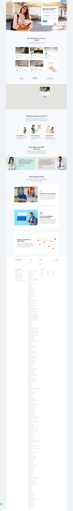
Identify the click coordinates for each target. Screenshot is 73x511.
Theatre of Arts (30, 488)
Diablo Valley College (30, 344)
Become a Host (36, 1)
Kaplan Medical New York (31, 380)
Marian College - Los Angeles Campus (33, 416)
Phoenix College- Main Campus (32, 452)
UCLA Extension (30, 496)
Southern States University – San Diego (33, 478)
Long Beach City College (31, 396)
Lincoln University (30, 395)
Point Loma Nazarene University (32, 456)
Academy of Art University (18, 275)
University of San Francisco (31, 501)
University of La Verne (30, 500)
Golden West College (30, 364)
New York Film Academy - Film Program (33, 440)
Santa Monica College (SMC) (31, 473)
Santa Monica (54, 270)
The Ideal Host (31, 261)
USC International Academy (31, 497)
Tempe (41, 270)
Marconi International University (32, 413)
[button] (45, 97)
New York (54, 274)
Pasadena (48, 270)
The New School (30, 487)
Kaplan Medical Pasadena (31, 381)
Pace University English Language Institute (33, 448)
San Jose (48, 274)
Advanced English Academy (18, 278)
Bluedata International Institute (32, 290)
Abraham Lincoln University (18, 274)
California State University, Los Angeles (33, 317)
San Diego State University (31, 464)
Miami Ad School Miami (31, 424)
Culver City (42, 273)
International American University (32, 370)
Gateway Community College (31, 360)
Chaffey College (30, 323)
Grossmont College (30, 365)
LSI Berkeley (29, 385)
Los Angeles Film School (31, 401)
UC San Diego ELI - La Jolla (31, 495)
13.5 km (41, 70)
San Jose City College (31, 469)
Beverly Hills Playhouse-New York (32, 288)
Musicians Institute (30, 436)
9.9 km (41, 57)
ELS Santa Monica (30, 349)
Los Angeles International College (32, 404)
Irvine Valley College (30, 371)
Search (45, 21)
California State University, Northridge (32, 318)
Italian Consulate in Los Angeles (32, 374)
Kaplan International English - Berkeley (33, 379)
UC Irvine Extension (30, 492)
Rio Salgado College (30, 461)
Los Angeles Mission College (31, 405)
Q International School (31, 460)
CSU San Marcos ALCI (31, 299)
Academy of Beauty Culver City (19, 276)
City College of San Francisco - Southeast (33, 331)
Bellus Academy (30, 286)
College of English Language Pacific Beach (33, 334)
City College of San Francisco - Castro (33, 327)
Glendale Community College (32, 361)
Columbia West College (31, 338)
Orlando (54, 273)
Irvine (41, 274)
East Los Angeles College (31, 350)
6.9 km (56, 57)
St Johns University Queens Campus (32, 481)
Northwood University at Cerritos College (33, 445)
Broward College (30, 294)
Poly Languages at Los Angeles (32, 457)
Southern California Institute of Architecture (33, 477)
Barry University (30, 285)
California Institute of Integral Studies (32, 308)
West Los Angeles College (31, 504)
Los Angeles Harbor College (31, 403)
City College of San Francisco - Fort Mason (33, 328)
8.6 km (27, 57)
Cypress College (30, 343)
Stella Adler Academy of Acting (32, 482)
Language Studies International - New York (33, 388)
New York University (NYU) (31, 443)
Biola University (30, 289)
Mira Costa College (30, 427)
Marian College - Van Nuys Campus (32, 417)
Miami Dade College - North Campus (32, 425)
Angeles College (30, 276)
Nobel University (30, 444)
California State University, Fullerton (32, 313)
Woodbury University (30, 508)
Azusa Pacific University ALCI (31, 284)
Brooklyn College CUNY (31, 293)
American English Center (31, 274)
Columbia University (30, 337)
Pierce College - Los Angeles (31, 453)
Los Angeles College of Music (32, 399)
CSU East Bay (30, 298)
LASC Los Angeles (30, 384)
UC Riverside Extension (31, 493)
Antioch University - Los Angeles (32, 278)
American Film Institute (31, 275)
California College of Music (31, 305)
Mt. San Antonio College (31, 435)
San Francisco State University (32, 466)
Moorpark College (30, 432)
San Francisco (48, 273)
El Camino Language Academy (32, 352)
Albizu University (17, 279)
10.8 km (27, 70)
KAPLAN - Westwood (30, 377)
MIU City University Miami (31, 409)
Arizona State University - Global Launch (33, 279)
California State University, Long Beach (33, 314)
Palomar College (30, 449)
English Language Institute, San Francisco (33, 355)
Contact (41, 1)
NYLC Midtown (30, 439)
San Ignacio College (30, 468)
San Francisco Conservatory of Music (32, 465)
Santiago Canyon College (31, 474)
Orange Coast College (31, 447)
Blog (32, 1)
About (30, 1)
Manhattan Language (30, 412)
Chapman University (30, 324)
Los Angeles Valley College (31, 408)
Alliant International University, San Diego (20, 280)
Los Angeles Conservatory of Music (32, 400)
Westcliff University (30, 505)
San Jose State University (31, 470)
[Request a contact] (1, 504)
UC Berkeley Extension (31, 491)
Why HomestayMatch (42, 263)
